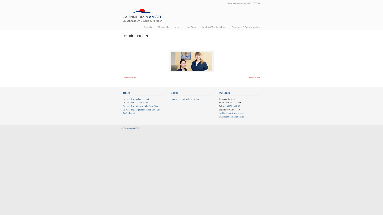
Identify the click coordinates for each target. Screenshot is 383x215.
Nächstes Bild (254, 78)
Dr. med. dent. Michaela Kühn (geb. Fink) (141, 106)
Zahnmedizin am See (142, 17)
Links (174, 92)
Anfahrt (196, 99)
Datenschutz (187, 99)
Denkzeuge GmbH (131, 128)
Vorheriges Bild (129, 78)
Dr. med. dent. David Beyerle (135, 103)
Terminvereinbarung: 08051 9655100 (243, 3)
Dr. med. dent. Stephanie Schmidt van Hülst (141, 110)
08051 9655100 (233, 106)
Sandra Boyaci (129, 113)
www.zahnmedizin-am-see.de (231, 117)
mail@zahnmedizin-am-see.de (231, 113)
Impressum (176, 99)
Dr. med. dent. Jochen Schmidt (136, 99)
